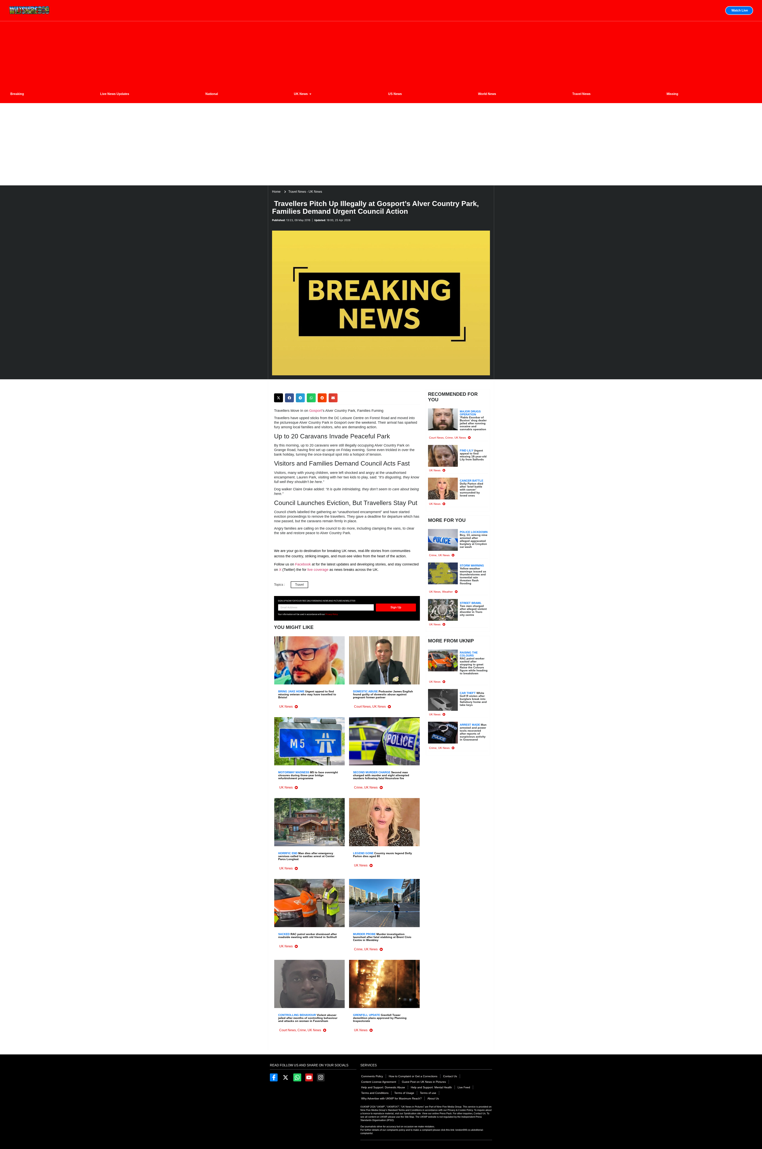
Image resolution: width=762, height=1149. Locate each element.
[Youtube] (309, 1077)
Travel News (581, 94)
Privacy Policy (331, 614)
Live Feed (464, 1087)
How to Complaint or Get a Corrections (413, 1076)
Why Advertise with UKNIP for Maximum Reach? (391, 1098)
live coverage (317, 570)
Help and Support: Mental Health (431, 1087)
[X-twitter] (285, 1077)
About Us (433, 1098)
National (211, 94)
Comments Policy (372, 1076)
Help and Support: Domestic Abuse (383, 1087)
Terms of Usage (404, 1092)
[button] (278, 397)
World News (487, 94)
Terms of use (428, 1092)
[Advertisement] (381, 53)
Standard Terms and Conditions (405, 1110)
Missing (672, 94)
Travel (299, 584)
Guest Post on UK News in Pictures (424, 1081)
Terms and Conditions (375, 1092)
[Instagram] (321, 1077)
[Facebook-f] (274, 1077)
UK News (301, 94)
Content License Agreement (378, 1081)
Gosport (315, 411)
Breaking (17, 94)
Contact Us (450, 1076)
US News (395, 94)
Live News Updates (114, 94)
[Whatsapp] (297, 1077)
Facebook (303, 564)
